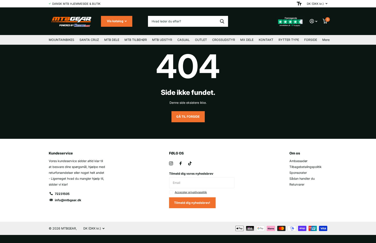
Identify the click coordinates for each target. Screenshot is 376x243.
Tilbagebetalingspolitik (305, 167)
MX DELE (246, 40)
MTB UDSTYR (162, 40)
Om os (294, 153)
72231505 (62, 194)
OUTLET (201, 40)
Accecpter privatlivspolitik (191, 192)
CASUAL (183, 40)
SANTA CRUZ (89, 40)
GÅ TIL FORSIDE (188, 116)
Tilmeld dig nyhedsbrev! (192, 202)
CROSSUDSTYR (223, 40)
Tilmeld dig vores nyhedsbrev (191, 173)
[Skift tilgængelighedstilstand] (299, 4)
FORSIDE (310, 40)
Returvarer (296, 184)
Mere (326, 40)
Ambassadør (298, 161)
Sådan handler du (302, 178)
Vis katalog (115, 21)
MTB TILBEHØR (135, 40)
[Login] (313, 21)
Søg (222, 21)
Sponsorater (298, 172)
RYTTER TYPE (289, 40)
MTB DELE (111, 40)
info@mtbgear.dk (68, 200)
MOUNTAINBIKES (61, 40)
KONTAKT (266, 40)
